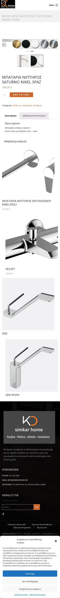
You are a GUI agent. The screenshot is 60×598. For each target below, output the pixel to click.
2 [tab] (32, 52)
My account (42, 382)
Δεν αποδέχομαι (30, 581)
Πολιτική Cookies (21, 594)
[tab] (11, 115)
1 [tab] (28, 52)
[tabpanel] (30, 44)
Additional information (34, 115)
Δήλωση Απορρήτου (37, 594)
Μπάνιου (17, 105)
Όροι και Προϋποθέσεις (42, 379)
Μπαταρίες (27, 105)
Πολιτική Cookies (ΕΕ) (17, 379)
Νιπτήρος (37, 105)
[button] (55, 541)
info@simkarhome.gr (18, 335)
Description (10, 115)
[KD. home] (22, 4)
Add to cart (21, 94)
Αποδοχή (30, 573)
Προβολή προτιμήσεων (30, 589)
